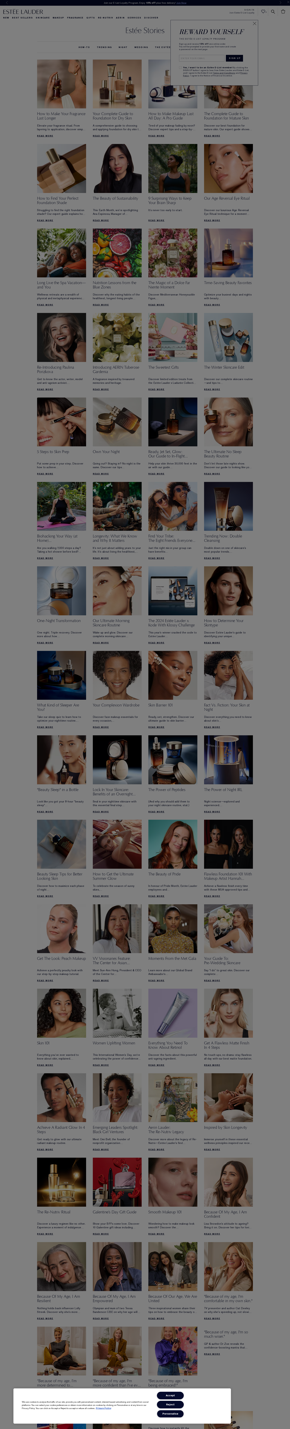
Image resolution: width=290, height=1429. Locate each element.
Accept (170, 1395)
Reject (170, 1404)
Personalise (170, 1413)
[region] (122, 1406)
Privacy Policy (103, 1408)
